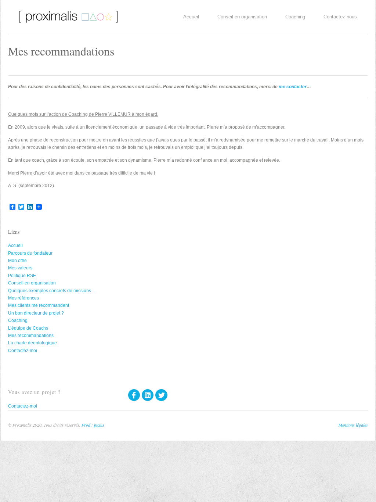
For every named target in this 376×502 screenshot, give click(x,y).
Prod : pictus (93, 425)
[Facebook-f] (134, 395)
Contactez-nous (340, 16)
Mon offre (17, 260)
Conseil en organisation (242, 16)
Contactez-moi (22, 350)
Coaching (295, 16)
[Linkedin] (147, 395)
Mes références (23, 298)
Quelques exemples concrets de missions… (51, 290)
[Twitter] (161, 395)
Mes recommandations (31, 335)
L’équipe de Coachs (28, 328)
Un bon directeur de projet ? (36, 313)
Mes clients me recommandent (38, 305)
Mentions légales (353, 425)
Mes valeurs (20, 267)
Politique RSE (22, 275)
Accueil (191, 16)
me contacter (293, 86)
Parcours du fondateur (30, 253)
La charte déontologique (32, 342)
